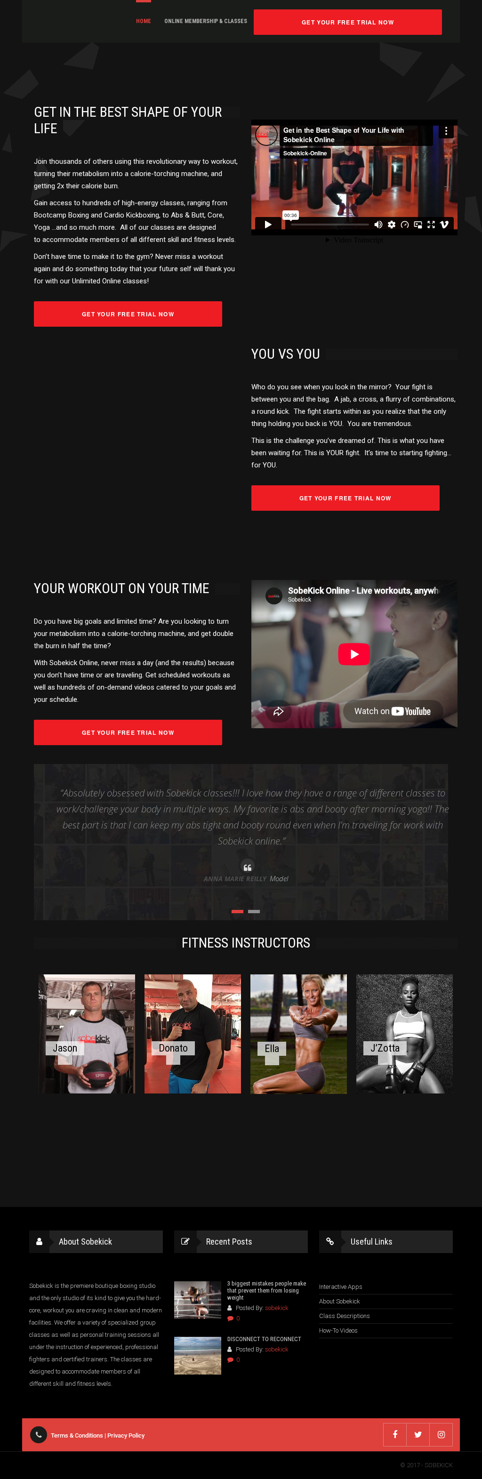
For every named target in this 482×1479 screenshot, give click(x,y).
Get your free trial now (348, 22)
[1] (237, 911)
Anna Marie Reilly (235, 878)
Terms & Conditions (77, 1435)
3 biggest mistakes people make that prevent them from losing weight (266, 1290)
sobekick (277, 1307)
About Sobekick (339, 1301)
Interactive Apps (340, 1286)
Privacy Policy (126, 1435)
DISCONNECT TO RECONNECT (264, 1338)
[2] (254, 911)
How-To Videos (338, 1330)
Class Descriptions (344, 1315)
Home (143, 21)
